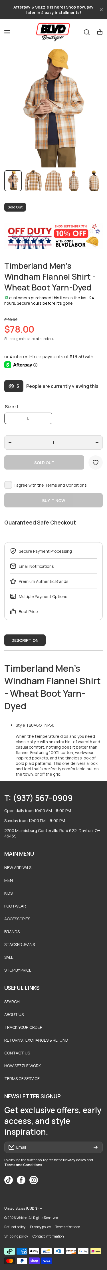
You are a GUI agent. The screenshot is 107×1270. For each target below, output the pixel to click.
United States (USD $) (21, 1208)
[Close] (101, 9)
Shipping (11, 338)
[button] (100, 32)
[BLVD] (53, 32)
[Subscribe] (95, 1147)
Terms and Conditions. (66, 485)
